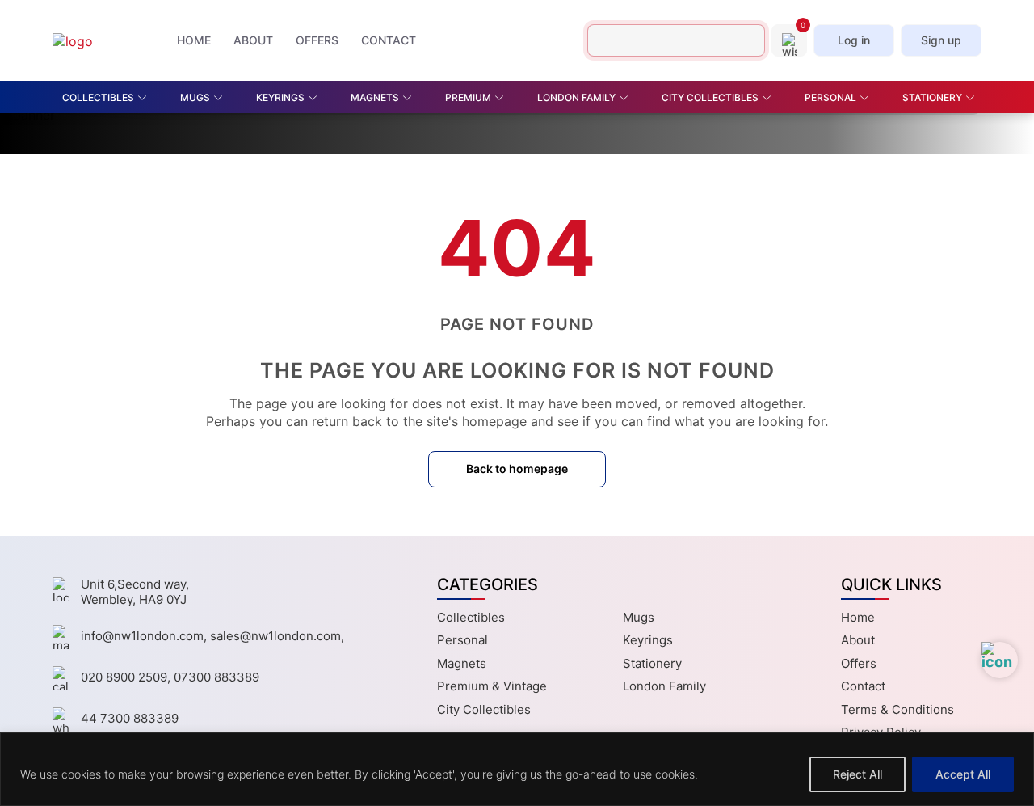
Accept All (962, 774)
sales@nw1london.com (275, 636)
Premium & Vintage (492, 686)
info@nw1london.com (142, 636)
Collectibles (471, 617)
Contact (863, 686)
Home (858, 617)
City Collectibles (484, 709)
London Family (664, 686)
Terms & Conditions (897, 709)
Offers (858, 663)
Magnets (461, 663)
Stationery (652, 663)
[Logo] (97, 40)
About (858, 640)
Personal (462, 640)
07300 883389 (216, 677)
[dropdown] (145, 98)
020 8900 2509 (124, 677)
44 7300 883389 (130, 718)
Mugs (638, 617)
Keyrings (648, 640)
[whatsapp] (999, 660)
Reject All (857, 774)
